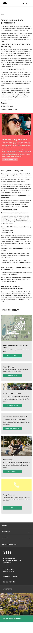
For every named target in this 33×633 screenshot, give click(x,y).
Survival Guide (11, 375)
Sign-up (10, 230)
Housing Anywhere (21, 220)
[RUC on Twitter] (4, 582)
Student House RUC (12, 405)
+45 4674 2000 (9, 569)
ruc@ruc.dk (10, 571)
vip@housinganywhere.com (23, 262)
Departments (6, 531)
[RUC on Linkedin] (10, 582)
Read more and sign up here (9, 109)
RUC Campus (11, 471)
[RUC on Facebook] (7, 582)
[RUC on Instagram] (14, 582)
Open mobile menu (29, 3)
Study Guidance (12, 507)
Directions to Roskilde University (12, 618)
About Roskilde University (9, 544)
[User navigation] (23, 3)
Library (4, 525)
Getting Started (18, 272)
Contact (4, 538)
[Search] (26, 3)
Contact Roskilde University (10, 576)
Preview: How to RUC (9, 159)
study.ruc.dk (24, 206)
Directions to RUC (11, 355)
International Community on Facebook (12, 429)
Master (2, 14)
